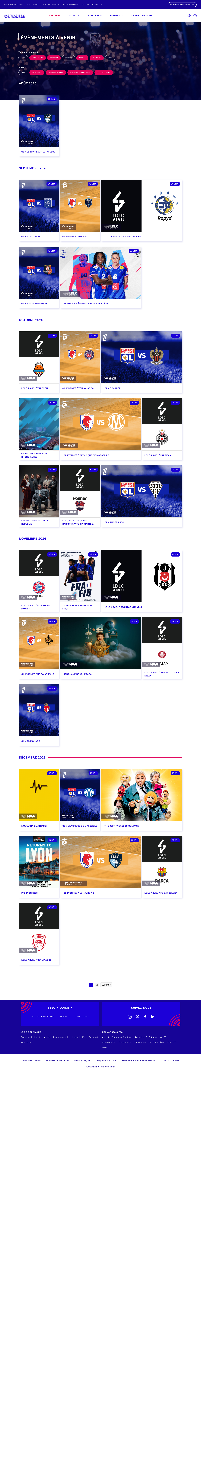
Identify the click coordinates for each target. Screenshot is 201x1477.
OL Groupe (140, 1042)
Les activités (78, 1037)
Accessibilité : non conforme (100, 1067)
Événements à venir (31, 1037)
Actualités (116, 16)
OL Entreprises (156, 1042)
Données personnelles (57, 1060)
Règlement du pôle (106, 1060)
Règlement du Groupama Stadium (139, 1060)
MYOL (105, 1048)
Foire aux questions (74, 1017)
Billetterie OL (108, 1042)
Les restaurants (61, 1037)
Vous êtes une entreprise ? (182, 4)
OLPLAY (172, 1042)
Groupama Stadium (56, 72)
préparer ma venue (142, 16)
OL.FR (163, 1037)
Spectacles (97, 58)
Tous (23, 58)
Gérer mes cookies (31, 1060)
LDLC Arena (36, 72)
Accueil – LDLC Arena (146, 1037)
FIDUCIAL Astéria (103, 72)
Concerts (68, 58)
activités (73, 16)
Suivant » (106, 985)
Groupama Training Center (80, 72)
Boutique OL (125, 1042)
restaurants (94, 16)
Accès (47, 1037)
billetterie (54, 16)
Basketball (54, 58)
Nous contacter (43, 1017)
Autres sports (37, 58)
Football (82, 58)
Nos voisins (27, 1042)
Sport (110, 58)
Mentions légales (83, 1060)
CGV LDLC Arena (170, 1060)
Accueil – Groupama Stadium (117, 1037)
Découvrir (94, 1037)
